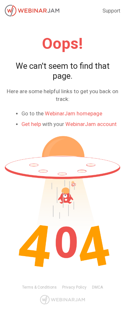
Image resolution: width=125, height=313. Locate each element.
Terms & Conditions (39, 287)
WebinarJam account (91, 124)
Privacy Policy (74, 287)
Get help (31, 124)
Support (111, 11)
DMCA (97, 287)
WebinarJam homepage (73, 114)
